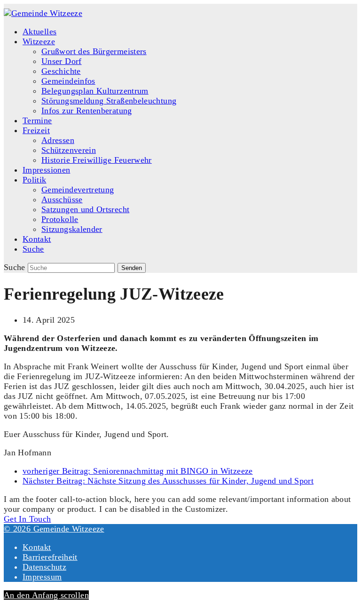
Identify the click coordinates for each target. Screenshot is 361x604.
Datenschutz (44, 567)
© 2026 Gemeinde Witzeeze (54, 528)
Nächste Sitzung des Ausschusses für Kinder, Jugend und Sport (168, 480)
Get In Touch (27, 519)
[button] (33, 249)
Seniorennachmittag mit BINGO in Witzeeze (138, 471)
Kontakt (37, 547)
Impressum (42, 576)
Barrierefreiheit (50, 557)
